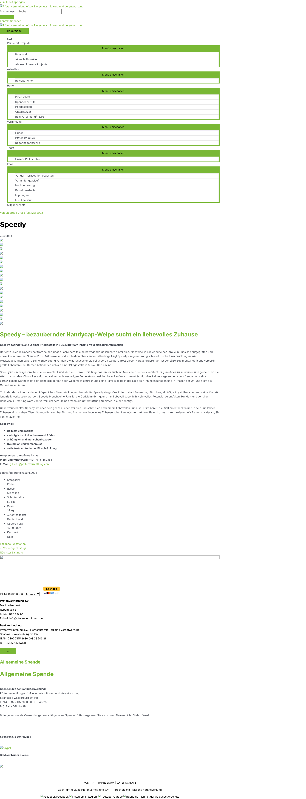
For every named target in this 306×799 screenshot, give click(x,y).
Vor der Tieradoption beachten (34, 175)
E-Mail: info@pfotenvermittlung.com (22, 618)
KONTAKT (90, 782)
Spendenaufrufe (25, 102)
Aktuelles (13, 69)
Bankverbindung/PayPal (30, 116)
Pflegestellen (23, 106)
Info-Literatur (23, 200)
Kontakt (5, 21)
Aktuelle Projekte (26, 59)
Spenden (15, 21)
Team (10, 147)
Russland (21, 54)
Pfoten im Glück (25, 138)
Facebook (6, 544)
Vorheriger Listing (13, 548)
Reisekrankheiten (26, 190)
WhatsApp (19, 544)
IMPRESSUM (106, 782)
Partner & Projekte (18, 43)
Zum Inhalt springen (12, 2)
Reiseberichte (24, 80)
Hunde (19, 133)
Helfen (11, 85)
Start (10, 38)
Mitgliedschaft (16, 205)
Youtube (117, 796)
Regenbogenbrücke (27, 143)
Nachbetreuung (25, 185)
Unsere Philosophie (27, 159)
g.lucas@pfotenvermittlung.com (30, 464)
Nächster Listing (12, 552)
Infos (10, 164)
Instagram (91, 796)
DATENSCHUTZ (126, 782)
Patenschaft (22, 97)
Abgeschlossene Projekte (31, 64)
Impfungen (22, 195)
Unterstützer (23, 111)
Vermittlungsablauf (27, 180)
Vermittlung (14, 121)
